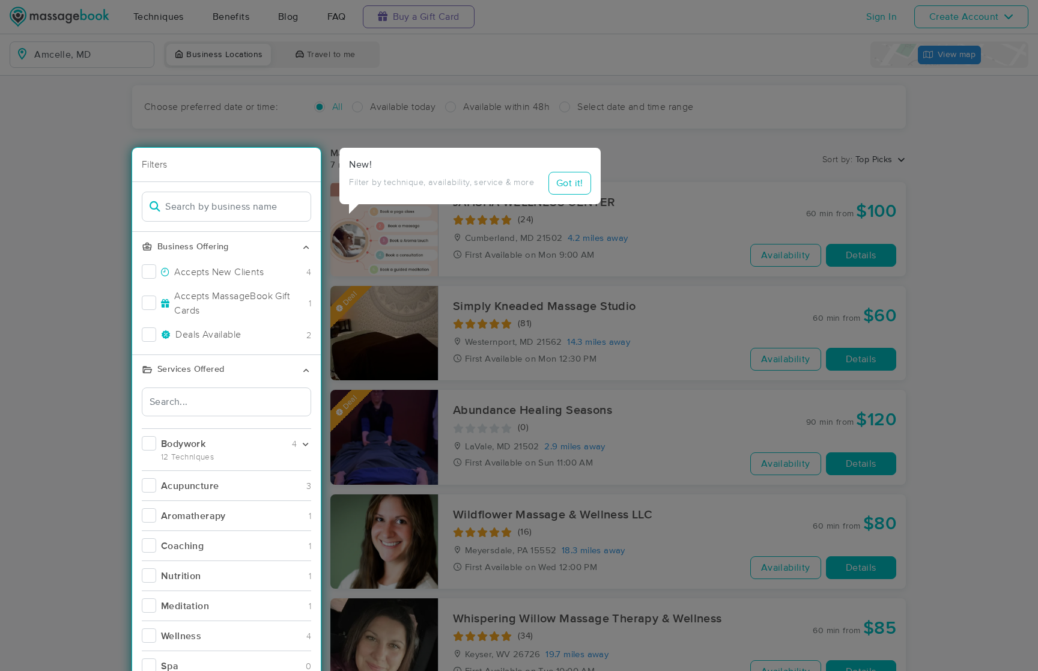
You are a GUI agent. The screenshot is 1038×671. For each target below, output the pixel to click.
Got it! (569, 183)
